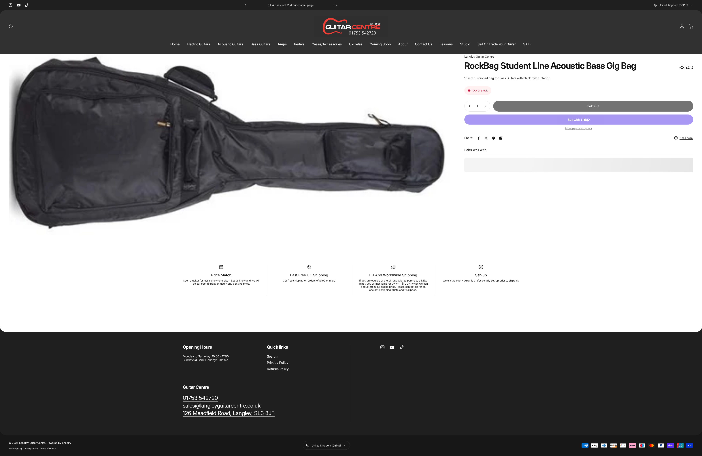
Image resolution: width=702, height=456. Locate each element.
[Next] (336, 5)
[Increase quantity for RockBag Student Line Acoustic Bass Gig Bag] (486, 106)
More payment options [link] (578, 128)
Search (272, 356)
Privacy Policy (277, 363)
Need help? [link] (686, 138)
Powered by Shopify (59, 442)
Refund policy (15, 448)
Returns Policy (278, 369)
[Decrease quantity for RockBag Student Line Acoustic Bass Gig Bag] (469, 106)
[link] (200, 398)
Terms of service (48, 448)
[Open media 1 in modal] (231, 144)
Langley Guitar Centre (479, 56)
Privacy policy (31, 448)
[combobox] (673, 5)
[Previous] (246, 5)
